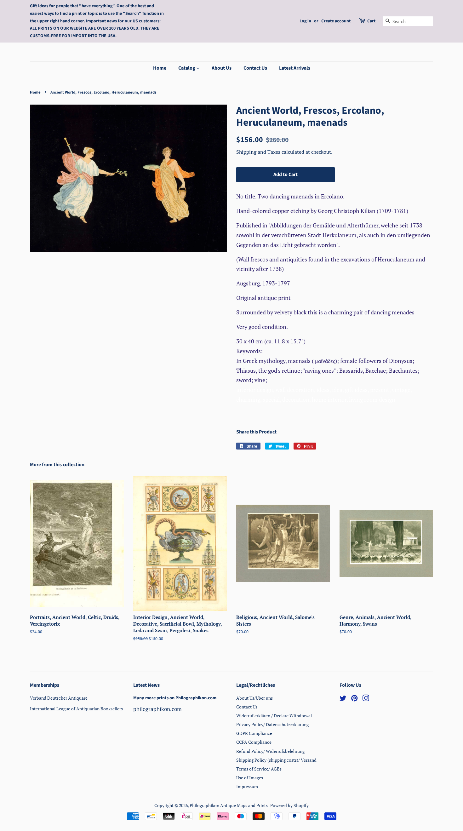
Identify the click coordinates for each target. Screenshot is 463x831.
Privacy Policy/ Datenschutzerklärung (272, 724)
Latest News (146, 685)
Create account (336, 21)
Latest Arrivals (294, 68)
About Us (222, 68)
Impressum (247, 786)
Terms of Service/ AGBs (259, 769)
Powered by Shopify (289, 805)
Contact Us (255, 68)
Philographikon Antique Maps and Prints (229, 805)
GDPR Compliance (254, 733)
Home (159, 68)
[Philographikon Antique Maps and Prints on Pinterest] (354, 699)
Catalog (187, 68)
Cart (371, 21)
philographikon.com (157, 709)
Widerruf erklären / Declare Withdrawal (274, 716)
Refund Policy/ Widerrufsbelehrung (270, 751)
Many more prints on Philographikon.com (174, 698)
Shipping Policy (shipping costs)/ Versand (276, 760)
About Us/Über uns (254, 698)
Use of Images (249, 778)
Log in (305, 21)
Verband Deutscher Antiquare (59, 698)
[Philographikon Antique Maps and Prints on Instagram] (365, 699)
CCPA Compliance (254, 742)
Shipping (247, 151)
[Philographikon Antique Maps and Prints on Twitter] (343, 699)
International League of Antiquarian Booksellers (76, 709)
